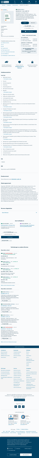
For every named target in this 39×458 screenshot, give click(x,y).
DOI (3, 46)
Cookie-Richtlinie (23, 444)
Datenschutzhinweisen (11, 444)
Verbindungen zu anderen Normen (8, 55)
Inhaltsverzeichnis (5, 42)
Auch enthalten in (5, 53)
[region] (19, 445)
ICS (3, 44)
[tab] (19, 212)
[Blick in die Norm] (7, 16)
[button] (21, 2)
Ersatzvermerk (5, 48)
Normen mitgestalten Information (8, 51)
